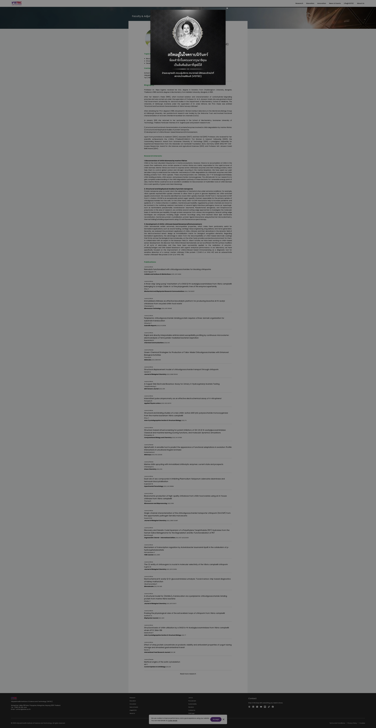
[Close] (227, 8)
